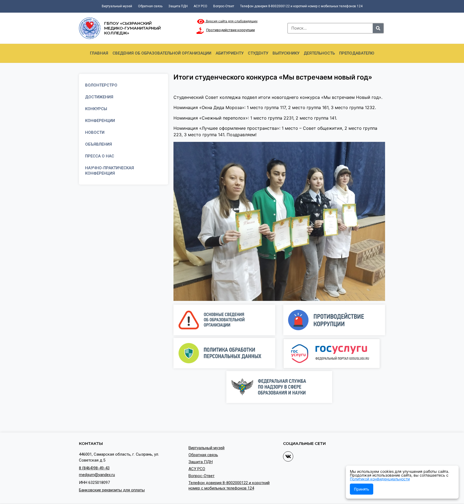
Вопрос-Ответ (223, 6)
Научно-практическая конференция (109, 170)
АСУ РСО (200, 6)
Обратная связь (150, 6)
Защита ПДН (178, 6)
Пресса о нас (99, 156)
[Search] (378, 28)
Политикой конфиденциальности (380, 479)
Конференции (100, 120)
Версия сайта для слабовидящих (231, 21)
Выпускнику (286, 53)
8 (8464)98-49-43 (94, 468)
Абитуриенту (230, 53)
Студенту (258, 53)
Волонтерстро (101, 85)
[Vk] (288, 456)
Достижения (99, 97)
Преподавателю (356, 53)
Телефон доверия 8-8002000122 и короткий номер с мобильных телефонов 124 (301, 6)
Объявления (98, 144)
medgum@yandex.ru (97, 474)
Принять (361, 489)
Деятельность (319, 53)
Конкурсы (96, 108)
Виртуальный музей (117, 6)
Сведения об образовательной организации (162, 53)
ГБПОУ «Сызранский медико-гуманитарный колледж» (132, 28)
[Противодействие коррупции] (200, 30)
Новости (94, 132)
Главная (99, 53)
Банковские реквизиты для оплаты (112, 490)
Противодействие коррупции (230, 30)
